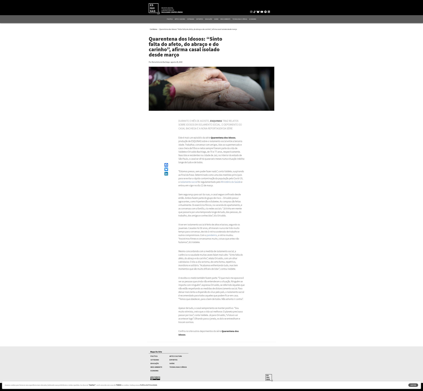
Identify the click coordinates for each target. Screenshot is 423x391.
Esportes (199, 19)
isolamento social (188, 181)
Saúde (216, 19)
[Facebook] (166, 165)
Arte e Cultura (180, 19)
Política (170, 19)
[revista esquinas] (166, 8)
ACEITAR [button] (413, 385)
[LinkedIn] (166, 174)
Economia (252, 19)
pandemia (212, 235)
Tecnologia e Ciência (239, 19)
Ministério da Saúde (231, 181)
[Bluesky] (166, 169)
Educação (208, 19)
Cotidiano (190, 19)
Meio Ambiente (225, 19)
